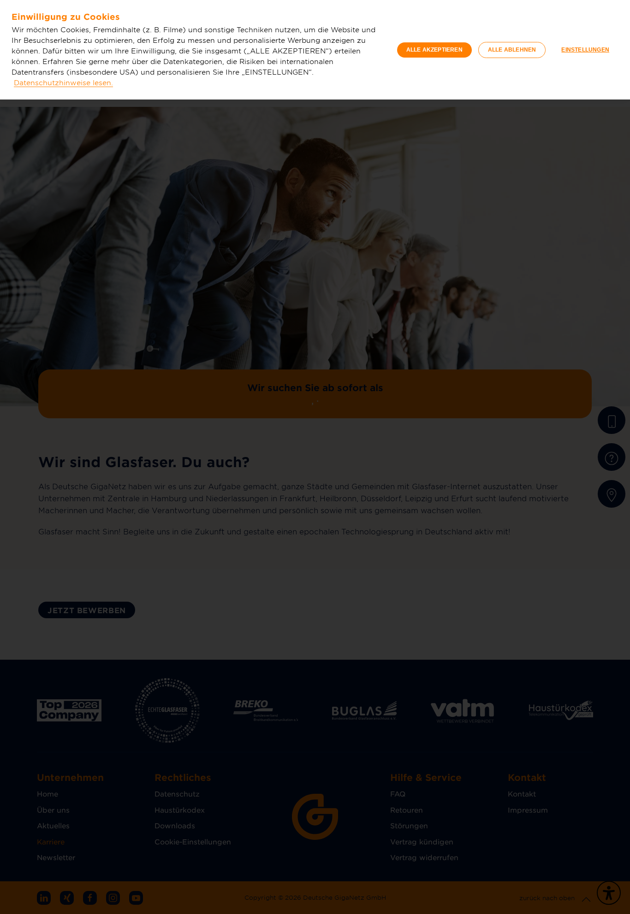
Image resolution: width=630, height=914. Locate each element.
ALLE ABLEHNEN (512, 50)
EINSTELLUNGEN (585, 50)
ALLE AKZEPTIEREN (434, 50)
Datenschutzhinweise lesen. (63, 82)
